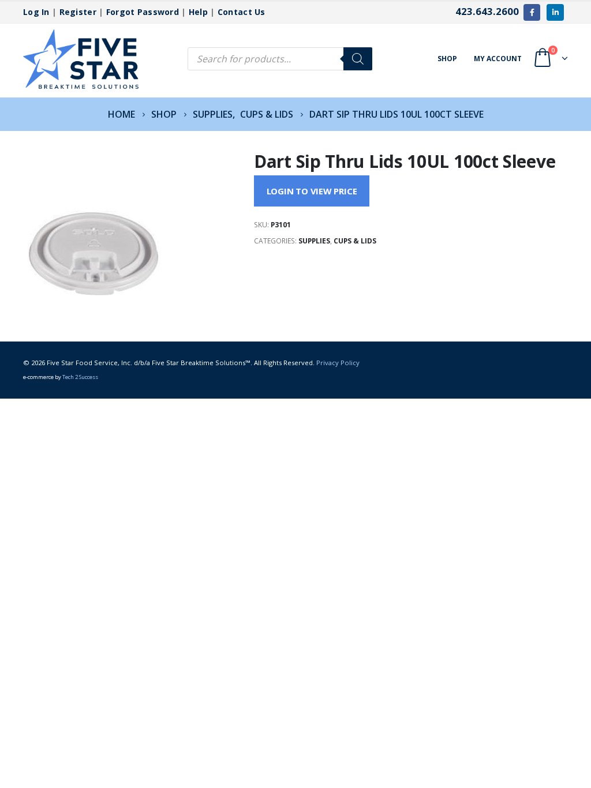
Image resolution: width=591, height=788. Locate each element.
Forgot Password (142, 11)
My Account (498, 58)
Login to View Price (312, 191)
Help (198, 11)
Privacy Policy (338, 362)
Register (77, 11)
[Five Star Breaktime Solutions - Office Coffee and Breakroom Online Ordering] (81, 59)
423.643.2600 (487, 11)
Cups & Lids (355, 241)
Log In (36, 11)
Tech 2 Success (80, 377)
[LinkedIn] (555, 12)
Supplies (314, 241)
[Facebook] (531, 12)
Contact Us (241, 11)
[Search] (357, 58)
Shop (447, 58)
